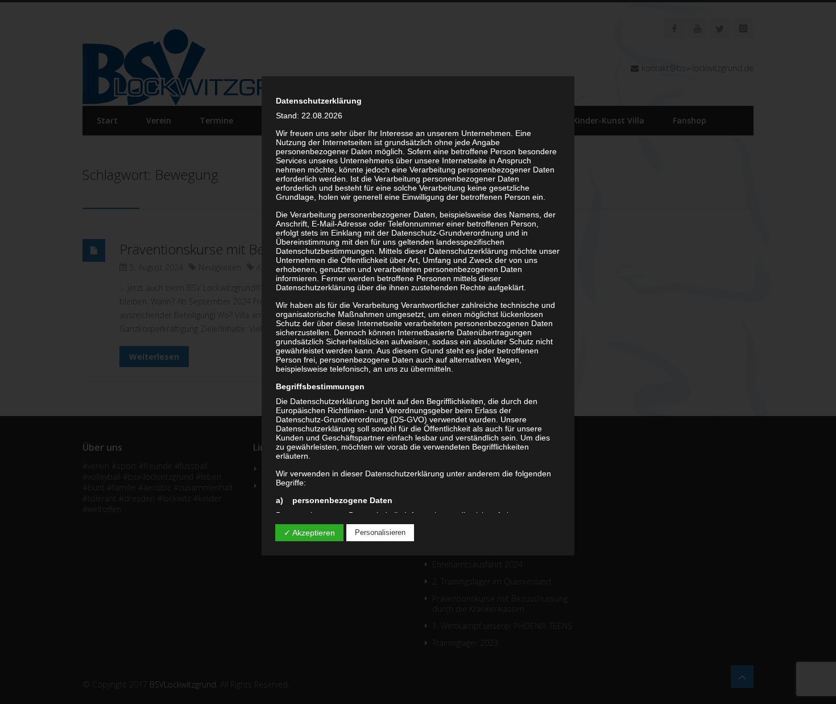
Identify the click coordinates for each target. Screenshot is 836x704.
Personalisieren (380, 532)
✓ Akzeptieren (309, 532)
